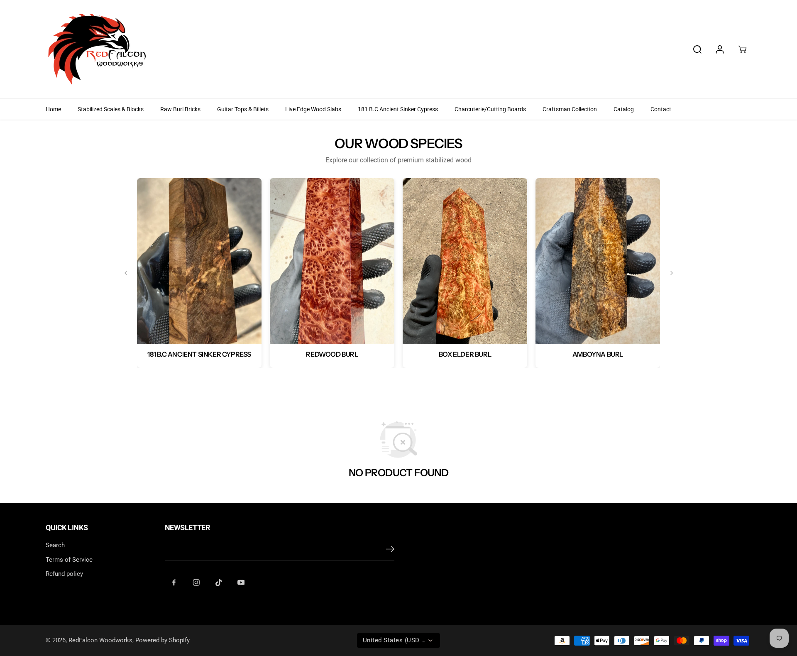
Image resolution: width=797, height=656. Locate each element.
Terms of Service (69, 559)
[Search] (697, 49)
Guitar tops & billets (243, 109)
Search (55, 545)
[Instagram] (196, 582)
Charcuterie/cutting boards (490, 109)
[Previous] (125, 273)
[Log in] (720, 49)
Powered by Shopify (162, 640)
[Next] (671, 273)
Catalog (624, 109)
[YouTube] (241, 582)
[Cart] (742, 49)
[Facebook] (174, 582)
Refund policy (64, 574)
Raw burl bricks (180, 109)
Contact (660, 109)
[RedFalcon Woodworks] (97, 49)
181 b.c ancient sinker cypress (398, 109)
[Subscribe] (390, 550)
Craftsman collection (570, 109)
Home (53, 109)
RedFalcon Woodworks (100, 640)
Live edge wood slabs (313, 109)
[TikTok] (219, 582)
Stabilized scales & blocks (111, 109)
